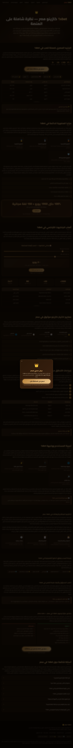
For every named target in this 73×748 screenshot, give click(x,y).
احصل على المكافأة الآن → (36, 381)
